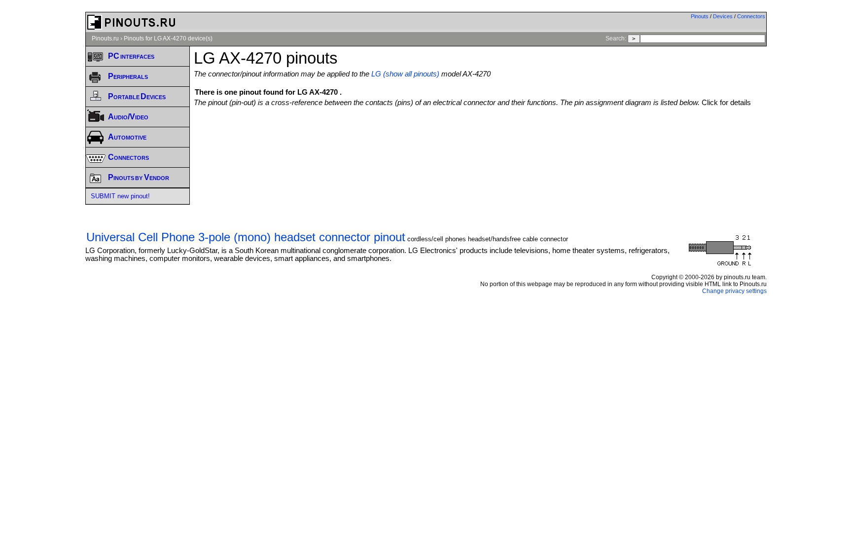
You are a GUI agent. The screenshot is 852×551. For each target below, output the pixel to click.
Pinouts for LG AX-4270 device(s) (168, 38)
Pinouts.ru (105, 38)
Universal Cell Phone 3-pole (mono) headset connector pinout (245, 237)
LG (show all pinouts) (405, 74)
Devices (723, 16)
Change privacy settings (734, 291)
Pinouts (700, 16)
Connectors (751, 16)
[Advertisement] (480, 133)
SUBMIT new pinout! (120, 196)
